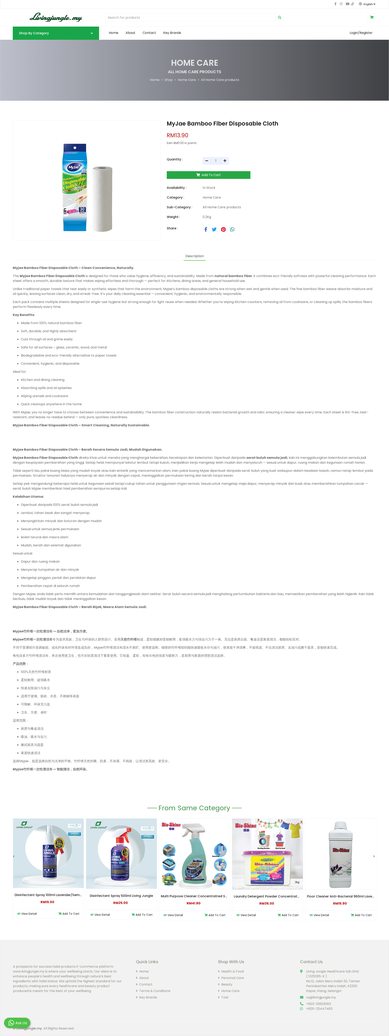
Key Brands (172, 32)
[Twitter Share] (214, 229)
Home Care (187, 79)
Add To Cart (211, 175)
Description (194, 256)
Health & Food (232, 971)
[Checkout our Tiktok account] (351, 4)
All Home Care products (220, 79)
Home (113, 32)
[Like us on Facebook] (335, 4)
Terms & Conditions (154, 991)
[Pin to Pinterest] (224, 229)
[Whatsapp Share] (232, 229)
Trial (224, 997)
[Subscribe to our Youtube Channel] (346, 4)
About (130, 32)
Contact (149, 32)
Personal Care (232, 978)
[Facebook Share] (206, 229)
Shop (169, 79)
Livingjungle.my (29, 1028)
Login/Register (361, 32)
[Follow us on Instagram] (341, 4)
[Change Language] (365, 4)
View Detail (29, 914)
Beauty (226, 984)
